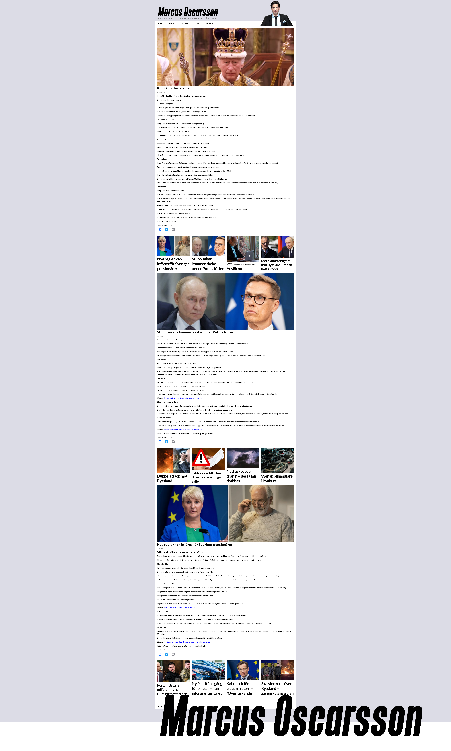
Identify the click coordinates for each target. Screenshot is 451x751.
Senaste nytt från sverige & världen (187, 18)
